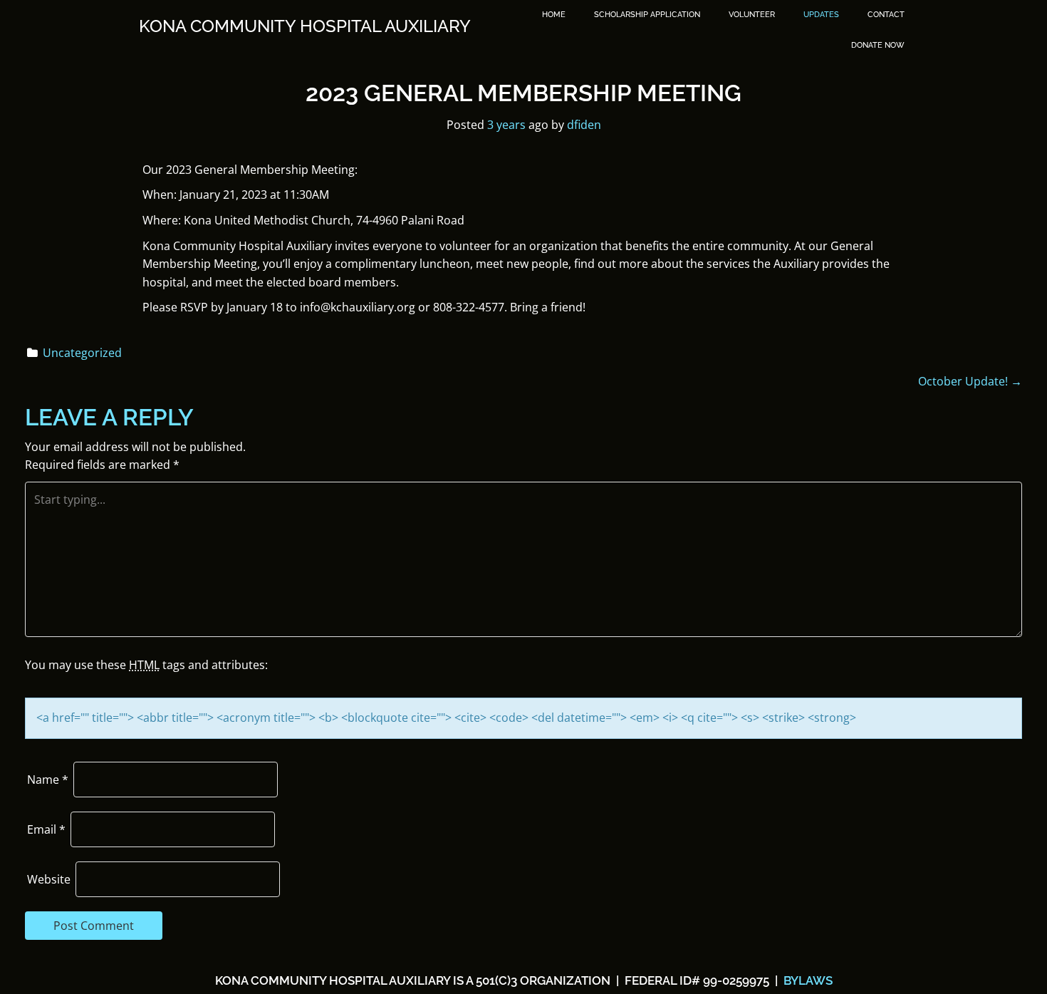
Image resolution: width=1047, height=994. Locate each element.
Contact (886, 14)
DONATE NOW (878, 45)
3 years (506, 125)
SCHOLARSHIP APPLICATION (647, 14)
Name (47, 779)
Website (49, 879)
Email (46, 829)
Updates (821, 14)
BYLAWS (807, 980)
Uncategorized (82, 353)
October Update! (970, 381)
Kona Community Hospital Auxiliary (305, 26)
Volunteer (752, 14)
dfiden (584, 125)
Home (554, 14)
